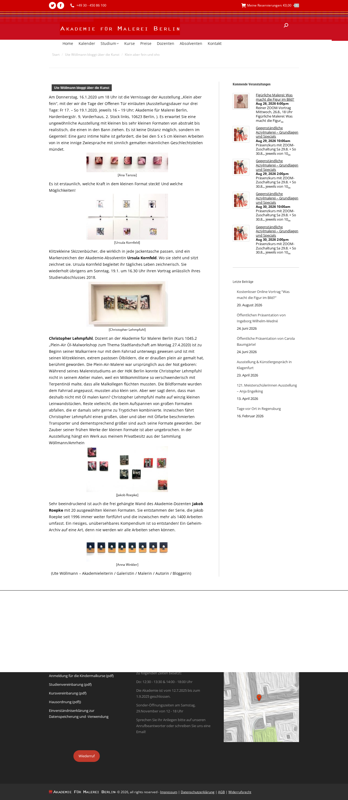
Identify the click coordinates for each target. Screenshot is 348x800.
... (282, 120)
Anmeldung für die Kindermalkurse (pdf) (81, 675)
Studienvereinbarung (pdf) (70, 684)
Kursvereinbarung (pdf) (67, 693)
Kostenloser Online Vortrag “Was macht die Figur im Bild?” (263, 294)
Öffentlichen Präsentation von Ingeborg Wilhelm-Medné (261, 318)
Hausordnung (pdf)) (65, 701)
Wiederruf (87, 755)
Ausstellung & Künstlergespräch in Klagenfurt (264, 364)
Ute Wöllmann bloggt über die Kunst (81, 88)
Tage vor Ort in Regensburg (259, 408)
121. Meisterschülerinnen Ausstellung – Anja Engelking (267, 388)
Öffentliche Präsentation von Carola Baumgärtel (266, 341)
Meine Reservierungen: (272, 5)
